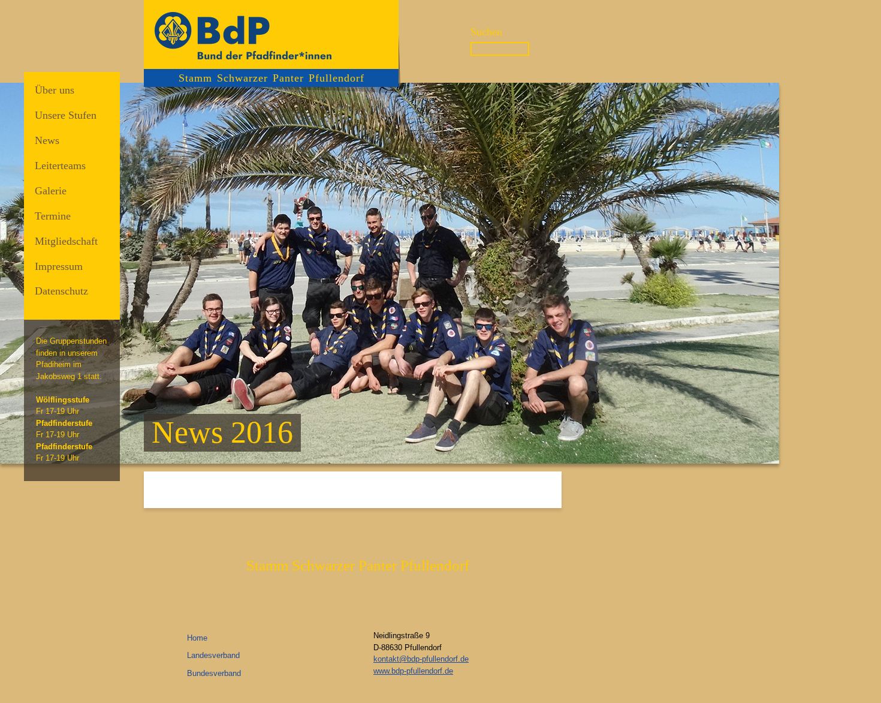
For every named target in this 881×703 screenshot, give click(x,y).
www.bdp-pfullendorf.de (413, 670)
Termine (53, 216)
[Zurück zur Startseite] (271, 34)
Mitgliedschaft (66, 241)
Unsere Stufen (65, 115)
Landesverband (213, 655)
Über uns (54, 90)
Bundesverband (214, 673)
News (47, 140)
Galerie (51, 191)
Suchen (486, 32)
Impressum (59, 266)
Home (197, 637)
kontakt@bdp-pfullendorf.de (421, 658)
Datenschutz (61, 291)
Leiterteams (60, 166)
